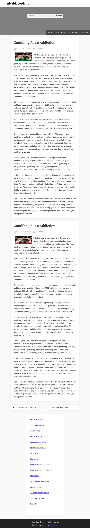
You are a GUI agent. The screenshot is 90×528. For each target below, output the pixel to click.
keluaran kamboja (37, 425)
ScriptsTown (54, 525)
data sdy (33, 504)
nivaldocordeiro (18, 3)
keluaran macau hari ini (39, 481)
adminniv (39, 48)
